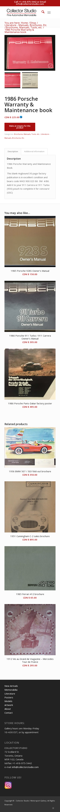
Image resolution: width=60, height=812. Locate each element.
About (7, 708)
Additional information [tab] (34, 151)
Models (8, 701)
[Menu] (49, 12)
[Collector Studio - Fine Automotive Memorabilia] (24, 12)
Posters (8, 697)
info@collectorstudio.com (30, 3)
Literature (9, 693)
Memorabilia (10, 689)
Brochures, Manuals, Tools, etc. (27, 134)
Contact (8, 712)
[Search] (41, 12)
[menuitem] (41, 12)
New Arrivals (11, 685)
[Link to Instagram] (53, 808)
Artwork (8, 704)
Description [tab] (13, 151)
